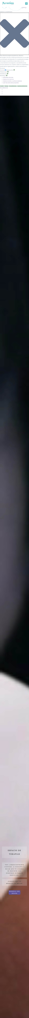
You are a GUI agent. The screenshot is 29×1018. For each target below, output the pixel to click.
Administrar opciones (8, 77)
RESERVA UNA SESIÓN (14, 892)
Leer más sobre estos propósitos (11, 82)
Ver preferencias (13, 86)
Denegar (6, 86)
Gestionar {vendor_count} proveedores (12, 81)
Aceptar (2, 86)
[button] (14, 34)
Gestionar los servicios (8, 79)
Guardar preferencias (22, 86)
